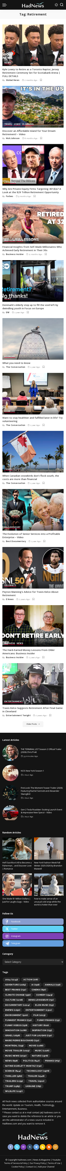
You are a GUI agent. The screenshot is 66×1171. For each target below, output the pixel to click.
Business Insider (15, 254)
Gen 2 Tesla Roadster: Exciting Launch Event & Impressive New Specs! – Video (41, 811)
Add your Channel (46, 1166)
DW (8, 312)
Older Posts (31, 724)
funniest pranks (18, 1020)
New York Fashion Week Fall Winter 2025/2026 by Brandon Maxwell (48, 865)
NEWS (7, 63)
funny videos (16, 1025)
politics (31, 1061)
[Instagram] (33, 936)
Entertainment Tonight (18, 715)
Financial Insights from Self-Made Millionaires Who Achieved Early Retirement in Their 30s (32, 248)
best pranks (15, 990)
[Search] (62, 5)
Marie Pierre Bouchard (22, 1040)
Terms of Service (12, 1163)
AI (35, 985)
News (11, 1061)
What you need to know (16, 363)
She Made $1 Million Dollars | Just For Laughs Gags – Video (16, 900)
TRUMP (12, 1086)
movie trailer (17, 1050)
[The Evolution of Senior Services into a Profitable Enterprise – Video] (33, 510)
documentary (17, 1005)
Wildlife (14, 1091)
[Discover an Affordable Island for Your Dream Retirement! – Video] (33, 106)
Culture (14, 1000)
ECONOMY (9, 356)
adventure (15, 985)
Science (13, 1071)
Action (30, 979)
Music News (15, 1056)
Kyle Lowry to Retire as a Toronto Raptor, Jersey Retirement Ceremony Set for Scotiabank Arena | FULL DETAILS (31, 73)
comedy (44, 995)
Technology (37, 1071)
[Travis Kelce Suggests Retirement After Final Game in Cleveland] (33, 684)
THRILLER (13, 1076)
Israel (12, 1035)
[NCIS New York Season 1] (10, 773)
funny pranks (48, 1020)
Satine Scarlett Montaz (23, 1066)
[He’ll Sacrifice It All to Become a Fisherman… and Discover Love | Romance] (17, 848)
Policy (25, 1163)
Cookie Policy (18, 1166)
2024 (11, 979)
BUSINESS (9, 240)
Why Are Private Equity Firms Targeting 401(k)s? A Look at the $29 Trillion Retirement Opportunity (31, 190)
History (41, 1025)
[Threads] (55, 1147)
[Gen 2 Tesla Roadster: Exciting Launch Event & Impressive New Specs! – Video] (10, 813)
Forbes (9, 196)
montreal (14, 1045)
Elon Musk (44, 1005)
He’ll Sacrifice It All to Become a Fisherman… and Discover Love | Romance (17, 865)
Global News (13, 80)
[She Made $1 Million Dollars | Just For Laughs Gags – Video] (17, 884)
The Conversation (15, 367)
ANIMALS (53, 985)
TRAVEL (8, 124)
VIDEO (17, 124)
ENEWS (12, 1010)
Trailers (14, 1081)
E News (10, 599)
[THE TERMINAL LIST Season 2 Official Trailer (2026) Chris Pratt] (10, 753)
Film (39, 1015)
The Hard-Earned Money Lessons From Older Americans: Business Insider (28, 651)
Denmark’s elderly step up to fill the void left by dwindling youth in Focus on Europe (30, 306)
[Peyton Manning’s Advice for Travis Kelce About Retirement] (33, 568)
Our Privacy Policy (38, 1163)
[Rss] (42, 1147)
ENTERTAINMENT (13, 702)
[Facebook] (33, 921)
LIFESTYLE (10, 182)
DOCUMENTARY (12, 527)
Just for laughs (38, 1035)
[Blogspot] (49, 1147)
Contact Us (31, 1166)
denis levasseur (41, 1000)
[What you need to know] (33, 339)
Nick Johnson (13, 138)
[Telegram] (33, 943)
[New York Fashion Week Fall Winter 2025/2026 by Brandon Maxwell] (49, 848)
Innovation (16, 1030)
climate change (18, 995)
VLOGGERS (28, 124)
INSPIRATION (42, 1030)
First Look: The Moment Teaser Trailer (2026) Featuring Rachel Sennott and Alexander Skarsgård (41, 791)
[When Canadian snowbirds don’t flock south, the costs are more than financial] (33, 451)
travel (36, 1081)
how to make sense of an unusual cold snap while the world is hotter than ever (47, 901)
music (42, 1050)
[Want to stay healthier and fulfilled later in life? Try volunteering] (33, 393)
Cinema (39, 990)
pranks (52, 1061)
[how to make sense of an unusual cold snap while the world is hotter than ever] (49, 884)
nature (40, 1056)
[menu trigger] (5, 5)
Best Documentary (16, 541)
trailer (36, 1076)
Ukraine (33, 1086)
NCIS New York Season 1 (32, 770)
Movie (36, 1045)
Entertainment (39, 1010)
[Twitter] (33, 929)
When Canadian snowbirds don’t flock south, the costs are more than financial (30, 477)
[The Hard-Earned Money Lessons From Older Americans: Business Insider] (33, 626)
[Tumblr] (30, 1147)
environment (16, 1015)
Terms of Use (54, 1163)
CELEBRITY (10, 585)
